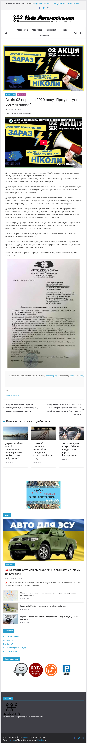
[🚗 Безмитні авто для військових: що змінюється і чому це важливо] (43, 540)
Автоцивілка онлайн (13, 396)
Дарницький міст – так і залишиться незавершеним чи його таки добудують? (15, 451)
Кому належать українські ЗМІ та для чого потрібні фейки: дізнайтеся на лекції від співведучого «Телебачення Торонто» (64, 409)
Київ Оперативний (10, 651)
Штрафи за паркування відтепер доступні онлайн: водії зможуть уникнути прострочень (49, 618)
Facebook (72, 376)
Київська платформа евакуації (15, 648)
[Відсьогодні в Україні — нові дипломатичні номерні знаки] (10, 608)
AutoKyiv (20, 109)
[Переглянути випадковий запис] (81, 33)
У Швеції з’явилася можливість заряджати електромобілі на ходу (43, 451)
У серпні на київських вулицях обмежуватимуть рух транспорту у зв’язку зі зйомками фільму (22, 407)
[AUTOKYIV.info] (11, 704)
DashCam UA (8, 644)
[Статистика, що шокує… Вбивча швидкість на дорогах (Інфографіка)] (71, 428)
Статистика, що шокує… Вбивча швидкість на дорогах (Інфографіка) (70, 449)
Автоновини (22, 30)
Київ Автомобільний (11, 636)
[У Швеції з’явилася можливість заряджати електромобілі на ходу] (43, 428)
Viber (48, 376)
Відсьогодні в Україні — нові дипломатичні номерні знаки (56, 4)
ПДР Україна (8, 640)
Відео (65, 30)
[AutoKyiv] (6, 33)
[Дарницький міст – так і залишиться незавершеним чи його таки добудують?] (15, 428)
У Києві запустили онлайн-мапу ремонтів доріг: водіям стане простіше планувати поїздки (48, 594)
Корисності (51, 30)
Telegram (53, 376)
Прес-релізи (37, 30)
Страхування (43, 36)
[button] (58, 30)
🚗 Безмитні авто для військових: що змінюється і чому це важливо (42, 572)
